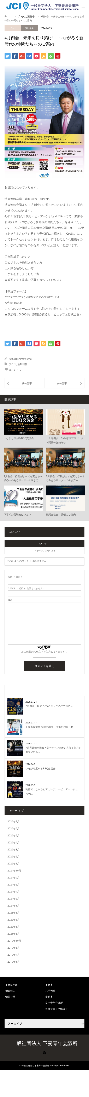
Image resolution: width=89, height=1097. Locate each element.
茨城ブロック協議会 (56, 1009)
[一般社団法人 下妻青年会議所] (42, 6)
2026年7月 (13, 821)
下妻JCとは (11, 984)
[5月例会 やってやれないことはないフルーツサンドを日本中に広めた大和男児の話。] (24, 383)
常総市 (49, 996)
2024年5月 (13, 884)
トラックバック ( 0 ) (44, 550)
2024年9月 (13, 877)
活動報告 (29, 28)
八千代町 (50, 990)
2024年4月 (13, 891)
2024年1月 (13, 905)
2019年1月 (13, 961)
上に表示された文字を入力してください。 (44, 651)
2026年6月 (13, 828)
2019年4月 (13, 954)
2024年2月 (13, 898)
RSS (44, 1052)
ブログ (13, 28)
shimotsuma (24, 359)
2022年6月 (13, 919)
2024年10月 (14, 870)
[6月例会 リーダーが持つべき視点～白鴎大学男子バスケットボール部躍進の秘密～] (64, 383)
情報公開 (10, 996)
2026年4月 (13, 842)
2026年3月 (13, 849)
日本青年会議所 (54, 1002)
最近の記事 (24, 690)
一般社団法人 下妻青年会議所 (44, 1043)
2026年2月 (13, 856)
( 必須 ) (15, 576)
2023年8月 (13, 912)
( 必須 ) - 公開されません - (26, 588)
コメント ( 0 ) (44, 543)
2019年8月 (13, 947)
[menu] (83, 6)
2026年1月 (13, 863)
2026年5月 (13, 835)
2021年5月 (13, 933)
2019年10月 (14, 940)
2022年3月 (13, 926)
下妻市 (49, 984)
